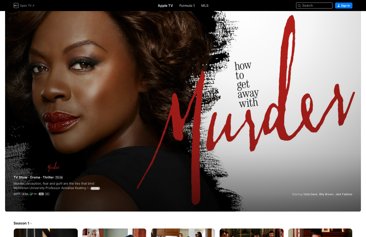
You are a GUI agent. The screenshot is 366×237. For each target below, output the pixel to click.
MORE (95, 188)
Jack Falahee (343, 194)
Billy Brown (326, 194)
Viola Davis (310, 194)
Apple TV (165, 5)
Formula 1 (187, 5)
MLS (204, 5)
